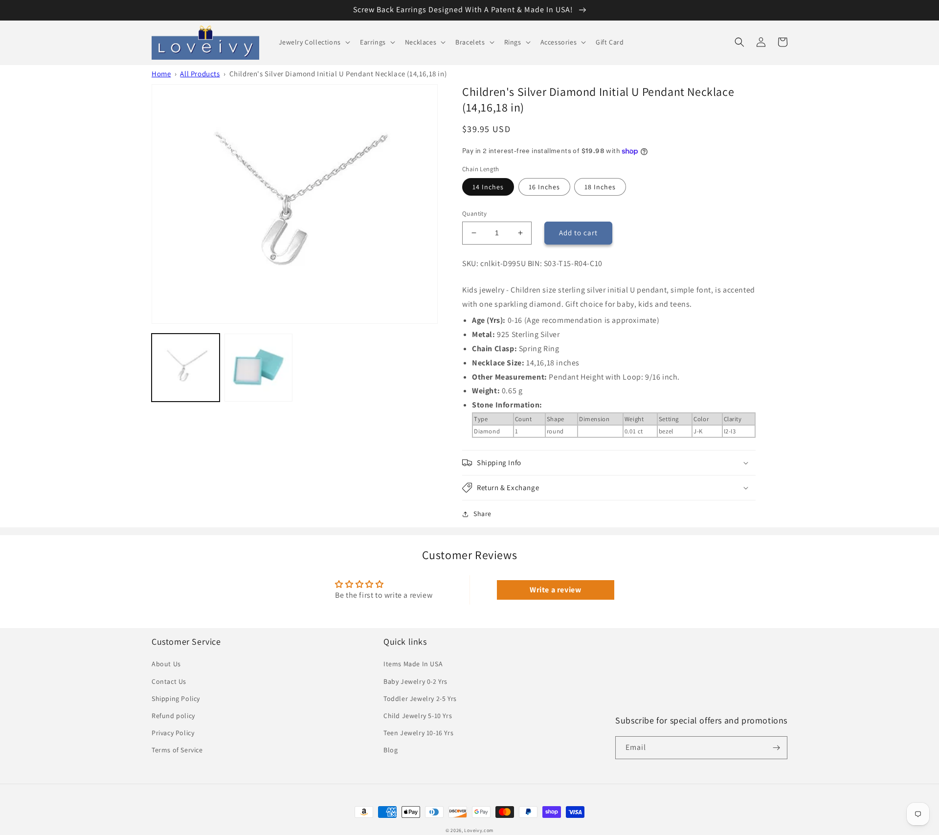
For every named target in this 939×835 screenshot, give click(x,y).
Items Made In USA (413, 663)
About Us (166, 663)
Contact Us (169, 681)
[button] (313, 42)
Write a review (555, 590)
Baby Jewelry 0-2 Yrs (415, 681)
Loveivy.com (478, 830)
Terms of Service (177, 749)
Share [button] (482, 513)
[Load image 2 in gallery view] (258, 368)
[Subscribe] (776, 747)
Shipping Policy (176, 698)
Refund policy (173, 715)
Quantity (474, 213)
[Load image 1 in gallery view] (186, 368)
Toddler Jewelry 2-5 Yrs (420, 698)
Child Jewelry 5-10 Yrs (417, 715)
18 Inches (600, 186)
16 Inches (544, 186)
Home (161, 73)
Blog (390, 749)
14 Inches (488, 186)
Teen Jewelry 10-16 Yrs (418, 732)
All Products (200, 73)
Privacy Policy (173, 732)
